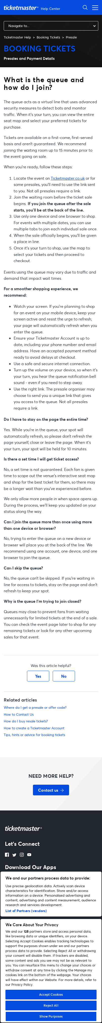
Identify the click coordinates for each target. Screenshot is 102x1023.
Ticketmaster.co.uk (68, 178)
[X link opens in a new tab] (14, 855)
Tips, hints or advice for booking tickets (34, 734)
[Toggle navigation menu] (93, 7)
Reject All (51, 1005)
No (64, 676)
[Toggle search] (85, 7)
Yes (38, 676)
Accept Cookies (51, 994)
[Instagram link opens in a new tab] (22, 855)
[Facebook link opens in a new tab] (7, 855)
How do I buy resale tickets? (26, 721)
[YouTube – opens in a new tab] (29, 855)
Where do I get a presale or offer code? (35, 707)
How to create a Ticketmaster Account (34, 728)
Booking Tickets (48, 37)
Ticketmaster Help (17, 37)
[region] (51, 947)
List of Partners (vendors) (26, 910)
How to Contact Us (19, 714)
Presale (71, 37)
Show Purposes (51, 1016)
